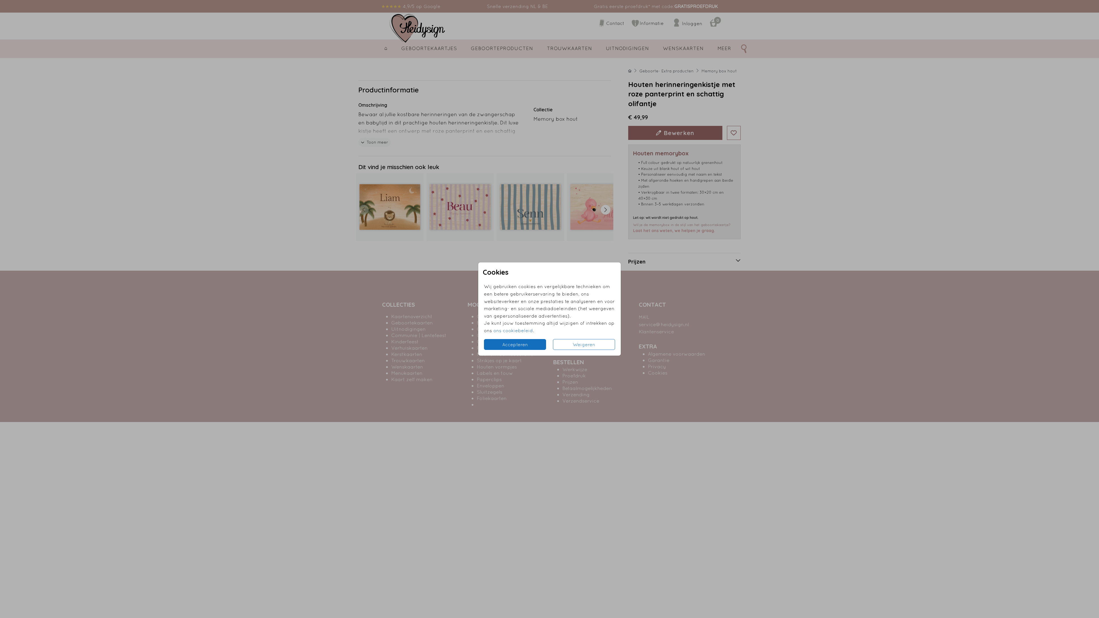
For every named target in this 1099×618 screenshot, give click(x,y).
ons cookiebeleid (513, 330)
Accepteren (515, 344)
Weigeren (584, 344)
